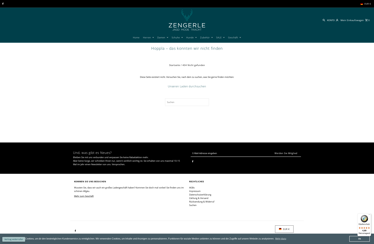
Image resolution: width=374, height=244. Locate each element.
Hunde (190, 37)
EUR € (368, 3)
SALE (219, 37)
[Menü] (369, 215)
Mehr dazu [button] (280, 238)
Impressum (195, 191)
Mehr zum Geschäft (84, 196)
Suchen (192, 205)
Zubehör (205, 37)
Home (136, 37)
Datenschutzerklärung (200, 194)
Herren (147, 37)
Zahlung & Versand (198, 198)
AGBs (192, 187)
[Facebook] (3, 4)
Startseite (174, 65)
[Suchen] (324, 20)
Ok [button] (359, 239)
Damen (161, 37)
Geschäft (233, 37)
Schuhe (176, 37)
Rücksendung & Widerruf (201, 201)
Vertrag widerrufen (13, 239)
